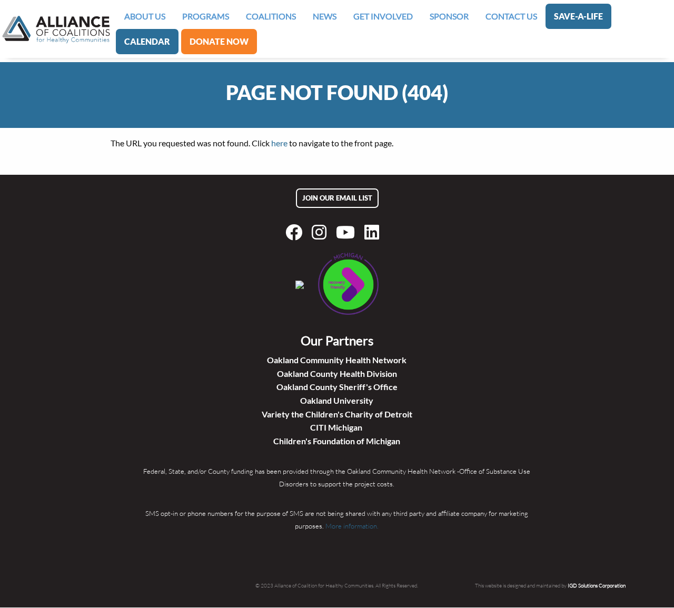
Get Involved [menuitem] (383, 16)
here (279, 143)
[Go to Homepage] (56, 29)
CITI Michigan (337, 427)
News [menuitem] (324, 16)
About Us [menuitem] (144, 16)
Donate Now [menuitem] (219, 41)
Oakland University (336, 400)
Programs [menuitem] (205, 16)
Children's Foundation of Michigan (336, 441)
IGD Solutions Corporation (597, 585)
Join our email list (337, 198)
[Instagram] (321, 232)
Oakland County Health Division (337, 373)
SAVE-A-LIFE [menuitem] (578, 16)
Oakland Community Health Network (337, 360)
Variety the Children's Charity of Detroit (337, 414)
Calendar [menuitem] (147, 41)
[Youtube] (347, 232)
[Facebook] (295, 232)
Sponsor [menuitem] (449, 16)
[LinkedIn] (373, 232)
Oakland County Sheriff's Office (337, 387)
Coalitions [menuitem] (271, 16)
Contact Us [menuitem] (511, 16)
